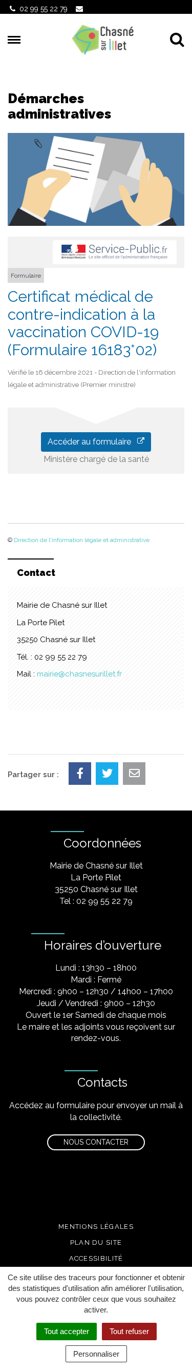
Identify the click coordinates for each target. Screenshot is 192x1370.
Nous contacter (96, 1142)
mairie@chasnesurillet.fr (79, 674)
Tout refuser (129, 1331)
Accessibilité (96, 1258)
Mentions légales (96, 1226)
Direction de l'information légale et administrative (82, 540)
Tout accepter (66, 1331)
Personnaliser (96, 1353)
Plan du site (96, 1242)
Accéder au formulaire (92, 442)
